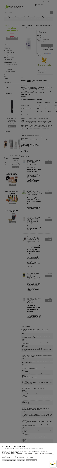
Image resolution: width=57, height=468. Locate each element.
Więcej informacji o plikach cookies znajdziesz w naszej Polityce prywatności (17, 457)
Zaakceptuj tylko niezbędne (9, 460)
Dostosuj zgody (21, 460)
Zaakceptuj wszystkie (31, 460)
